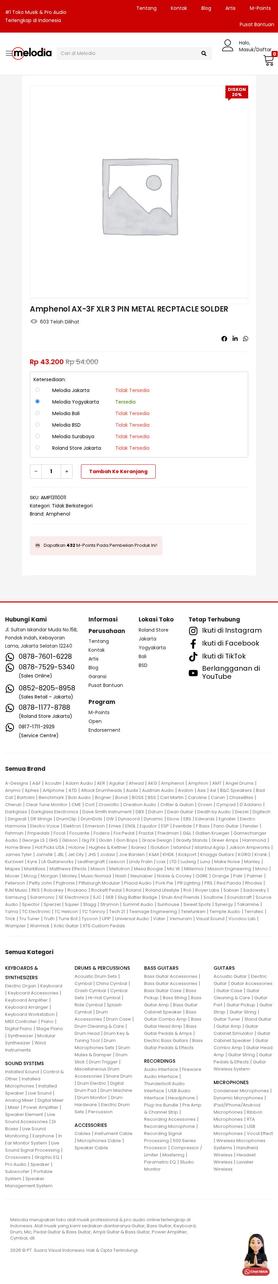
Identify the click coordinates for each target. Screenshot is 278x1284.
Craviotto (109, 804)
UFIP (106, 918)
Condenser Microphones (241, 1090)
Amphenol (58, 513)
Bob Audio (79, 797)
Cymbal (83, 983)
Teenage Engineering (153, 911)
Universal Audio (132, 918)
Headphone (181, 1098)
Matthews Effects (67, 869)
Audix (132, 790)
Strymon (109, 904)
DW (110, 819)
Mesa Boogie (148, 869)
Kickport (187, 854)
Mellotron (119, 869)
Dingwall (17, 819)
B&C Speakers (236, 790)
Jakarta (147, 638)
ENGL (130, 826)
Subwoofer (17, 1171)
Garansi (97, 676)
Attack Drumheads (101, 790)
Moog (30, 876)
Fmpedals (38, 833)
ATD (72, 790)
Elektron (72, 826)
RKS (36, 890)
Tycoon (90, 918)
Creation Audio (139, 804)
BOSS (138, 797)
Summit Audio (138, 904)
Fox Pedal (124, 833)
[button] (268, 60)
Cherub (13, 804)
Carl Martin (172, 797)
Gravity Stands (191, 840)
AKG (152, 783)
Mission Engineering (229, 869)
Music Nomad (96, 876)
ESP (165, 826)
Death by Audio (214, 811)
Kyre (32, 861)
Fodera (102, 833)
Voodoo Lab (242, 918)
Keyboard (51, 986)
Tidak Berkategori (72, 505)
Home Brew (18, 847)
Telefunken (193, 911)
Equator (148, 826)
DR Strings (41, 819)
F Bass (203, 826)
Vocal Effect (260, 1133)
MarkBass (34, 869)
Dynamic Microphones (238, 1098)
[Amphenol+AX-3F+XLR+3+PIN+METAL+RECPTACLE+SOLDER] (235, 339)
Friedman (168, 833)
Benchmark (51, 797)
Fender (250, 826)
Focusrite (80, 833)
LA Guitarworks (57, 861)
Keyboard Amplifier (26, 1000)
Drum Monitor (92, 1097)
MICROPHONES (231, 1082)
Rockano (77, 890)
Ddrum (155, 811)
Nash (120, 876)
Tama (11, 911)
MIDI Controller (21, 1021)
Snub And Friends (180, 897)
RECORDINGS (159, 1061)
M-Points (260, 8)
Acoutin (53, 783)
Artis (230, 8)
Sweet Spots (197, 904)
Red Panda (229, 883)
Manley (252, 861)
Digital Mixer (51, 1100)
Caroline (197, 797)
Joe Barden (132, 854)
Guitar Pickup (240, 1005)
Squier (72, 904)
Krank (261, 854)
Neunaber (142, 876)
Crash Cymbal (90, 990)
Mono (261, 869)
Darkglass (16, 811)
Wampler (15, 926)
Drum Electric (91, 1083)
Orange (220, 876)
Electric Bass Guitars (166, 1040)
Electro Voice (44, 826)
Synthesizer (20, 1035)
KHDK (168, 854)
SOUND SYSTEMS (24, 1063)
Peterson (15, 883)
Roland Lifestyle (162, 890)
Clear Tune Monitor (46, 804)
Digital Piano (18, 1028)
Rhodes (253, 883)
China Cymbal (111, 983)
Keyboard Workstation (30, 1014)
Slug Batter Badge (137, 897)
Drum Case (118, 1019)
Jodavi (107, 854)
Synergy (224, 904)
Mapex (12, 869)
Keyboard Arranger (26, 1007)
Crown (205, 804)
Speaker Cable (91, 1148)
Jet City (76, 854)
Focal (59, 833)
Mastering (173, 1155)
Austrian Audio (158, 790)
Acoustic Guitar (230, 976)
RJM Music (16, 890)
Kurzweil (14, 861)
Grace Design (157, 840)
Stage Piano (49, 1028)
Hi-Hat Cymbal (104, 997)
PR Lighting (188, 883)
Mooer (12, 876)
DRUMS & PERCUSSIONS (102, 968)
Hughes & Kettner (108, 847)
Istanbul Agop (210, 847)
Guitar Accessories (252, 983)
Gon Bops (127, 840)
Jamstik (44, 854)
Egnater (227, 819)
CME (76, 804)
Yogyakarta (152, 647)
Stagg (89, 904)
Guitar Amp (228, 1026)
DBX (140, 811)
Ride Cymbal (89, 1005)
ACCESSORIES (91, 1125)
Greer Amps (225, 840)
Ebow (173, 819)
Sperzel (52, 904)
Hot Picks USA (49, 847)
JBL (60, 854)
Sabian (231, 890)
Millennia (193, 869)
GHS (53, 840)
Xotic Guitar (66, 926)
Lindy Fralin (141, 861)
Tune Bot (68, 918)
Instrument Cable (114, 1133)
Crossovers (18, 1157)
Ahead (136, 783)
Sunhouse (168, 904)
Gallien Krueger (212, 833)
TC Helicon (66, 911)
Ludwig (188, 861)
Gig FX (88, 840)
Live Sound (40, 1093)
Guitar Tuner (227, 1019)
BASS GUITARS (161, 968)
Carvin (218, 797)
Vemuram (181, 918)
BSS (152, 797)
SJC (97, 897)
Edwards (205, 819)
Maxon (98, 869)
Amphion (198, 783)
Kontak (179, 8)
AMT (216, 783)
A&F (36, 783)
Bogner (103, 797)
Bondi (121, 797)
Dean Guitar (180, 811)
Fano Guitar (226, 826)
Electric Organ (20, 986)
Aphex (32, 790)
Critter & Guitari (177, 804)
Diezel (242, 811)
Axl (213, 790)
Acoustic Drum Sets (96, 976)
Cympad (226, 804)
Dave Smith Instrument (107, 811)
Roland (133, 890)
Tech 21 (117, 911)
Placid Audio (138, 883)
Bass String (175, 997)
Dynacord (129, 819)
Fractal (146, 833)
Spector (31, 904)
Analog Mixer (19, 1100)
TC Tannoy (93, 911)
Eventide (182, 826)
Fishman (14, 833)
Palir (238, 876)
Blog (206, 8)
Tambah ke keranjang (118, 471)
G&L (187, 833)
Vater (159, 918)
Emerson (95, 826)
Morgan (49, 876)
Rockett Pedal (106, 890)
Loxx (161, 861)
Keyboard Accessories (33, 993)
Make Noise (227, 861)
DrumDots (91, 819)
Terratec (253, 911)
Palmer (255, 876)
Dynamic (153, 819)
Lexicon (117, 861)
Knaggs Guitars (217, 854)
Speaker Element (24, 1114)
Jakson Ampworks (249, 847)
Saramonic (42, 897)
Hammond (254, 840)
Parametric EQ (160, 1162)
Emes (115, 826)
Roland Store (153, 630)
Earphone (43, 1136)
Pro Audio (15, 1164)
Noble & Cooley (174, 876)
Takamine (248, 904)
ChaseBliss (241, 797)
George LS (33, 840)
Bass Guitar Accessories (170, 976)
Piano (47, 1021)
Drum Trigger (103, 1062)
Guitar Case (229, 990)
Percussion (100, 1112)
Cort (90, 804)
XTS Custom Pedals (104, 926)
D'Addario (251, 804)
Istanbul (182, 847)
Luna (205, 861)
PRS (208, 883)
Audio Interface (161, 1069)
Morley (69, 876)
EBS (187, 819)
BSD (143, 665)
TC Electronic (36, 911)
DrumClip (66, 819)
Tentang (146, 8)
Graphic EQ (47, 1157)
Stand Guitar (258, 1019)
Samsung (15, 897)
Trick (10, 918)
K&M (154, 854)
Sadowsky (254, 890)
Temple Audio (225, 911)
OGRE (202, 876)
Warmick (39, 926)
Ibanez (138, 847)
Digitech (262, 811)
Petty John (40, 883)
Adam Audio (79, 783)
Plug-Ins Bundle (161, 1105)
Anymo (13, 790)
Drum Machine (116, 1090)
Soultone (213, 897)
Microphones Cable (99, 1140)
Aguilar (117, 783)
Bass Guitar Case (163, 990)
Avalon (185, 790)
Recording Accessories (170, 1119)
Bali (142, 656)
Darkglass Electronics (54, 811)
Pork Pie (164, 883)
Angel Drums (239, 783)
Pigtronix (65, 883)
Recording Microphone (169, 1126)
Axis (201, 790)
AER (101, 783)
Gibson (70, 840)
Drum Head (87, 1033)
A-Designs (16, 783)
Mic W (173, 869)
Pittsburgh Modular (99, 883)
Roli (187, 890)
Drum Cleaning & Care (99, 1026)
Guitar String (243, 1012)
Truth (49, 918)
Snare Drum (119, 1076)
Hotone (76, 847)
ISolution (160, 847)
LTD (173, 861)
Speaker (40, 1164)
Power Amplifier (40, 1107)
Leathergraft (91, 861)
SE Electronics (74, 897)
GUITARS (224, 968)
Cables (83, 1133)
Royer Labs (207, 890)
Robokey (53, 890)
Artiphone (53, 790)
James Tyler (18, 854)
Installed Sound (22, 1071)
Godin (105, 840)
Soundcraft (239, 897)
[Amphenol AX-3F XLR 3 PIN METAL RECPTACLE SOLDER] (224, 339)
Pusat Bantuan (105, 685)
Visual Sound (210, 918)
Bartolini (26, 797)
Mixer (13, 1107)
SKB (109, 897)
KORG (244, 854)
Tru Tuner (29, 918)
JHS (92, 854)
